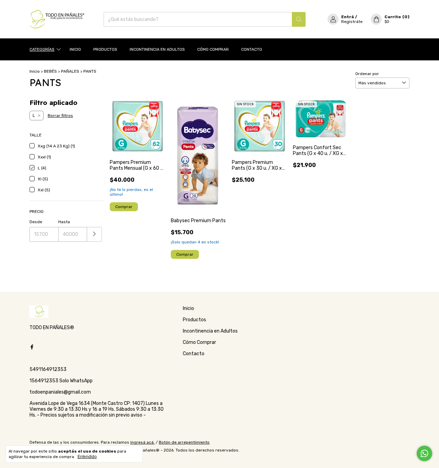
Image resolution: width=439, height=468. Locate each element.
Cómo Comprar (213, 49)
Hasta (64, 221)
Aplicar (94, 234)
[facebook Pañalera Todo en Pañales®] (31, 347)
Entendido (87, 456)
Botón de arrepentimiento (184, 442)
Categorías (42, 49)
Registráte (352, 21)
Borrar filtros (60, 115)
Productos (105, 49)
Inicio (75, 49)
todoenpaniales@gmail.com (60, 392)
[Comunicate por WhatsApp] (424, 453)
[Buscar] (299, 19)
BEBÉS (50, 71)
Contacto (251, 49)
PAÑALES (70, 71)
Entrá (347, 16)
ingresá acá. (142, 442)
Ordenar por (367, 73)
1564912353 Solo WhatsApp (61, 381)
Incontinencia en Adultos (157, 49)
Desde (35, 221)
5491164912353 (48, 369)
